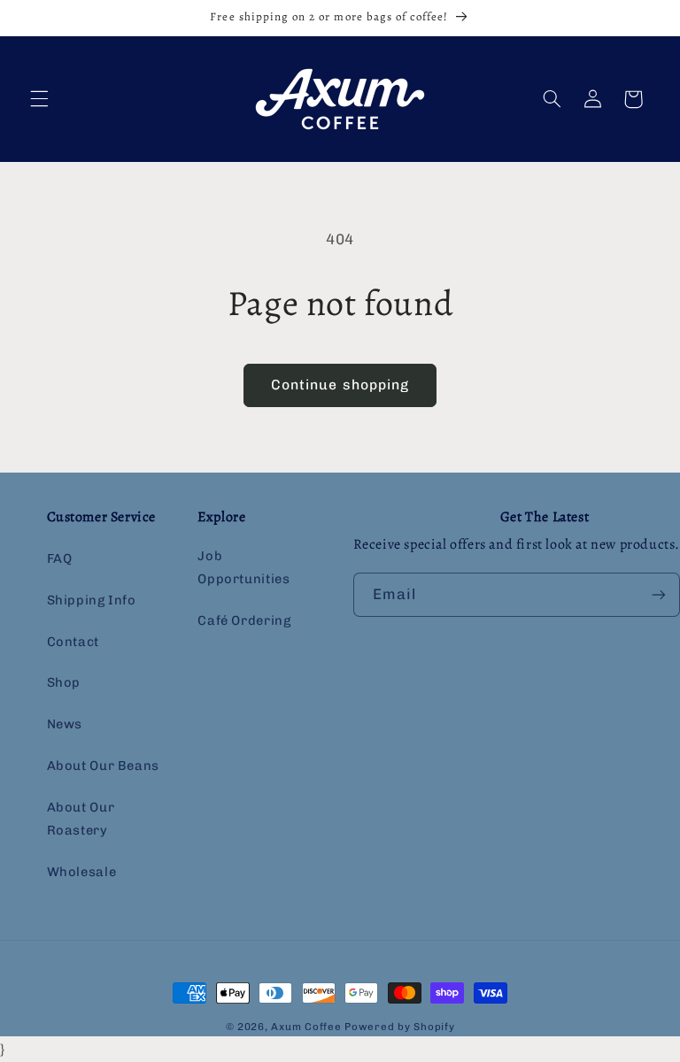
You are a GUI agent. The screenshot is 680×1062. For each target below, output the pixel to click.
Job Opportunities (243, 567)
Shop (64, 682)
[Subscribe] (658, 594)
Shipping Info (91, 600)
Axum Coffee (306, 1026)
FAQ (60, 558)
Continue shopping (340, 384)
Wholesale (82, 872)
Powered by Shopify (399, 1026)
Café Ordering (243, 620)
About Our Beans (103, 765)
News (65, 724)
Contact (73, 642)
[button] (39, 99)
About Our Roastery (81, 818)
